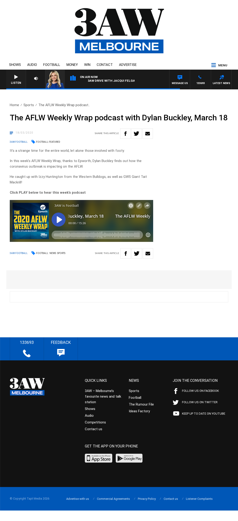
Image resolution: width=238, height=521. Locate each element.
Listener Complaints (199, 499)
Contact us (93, 429)
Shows (15, 65)
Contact (105, 65)
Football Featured (48, 142)
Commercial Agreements (113, 499)
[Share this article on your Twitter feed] (136, 133)
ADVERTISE (128, 65)
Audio (32, 65)
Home (14, 105)
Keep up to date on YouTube (203, 413)
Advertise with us (77, 499)
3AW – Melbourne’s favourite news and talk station (103, 396)
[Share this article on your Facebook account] (125, 133)
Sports (28, 105)
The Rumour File (141, 404)
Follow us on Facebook (200, 390)
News (53, 253)
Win (87, 65)
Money (72, 65)
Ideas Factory (139, 411)
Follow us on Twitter (200, 402)
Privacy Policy (147, 499)
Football (51, 65)
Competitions (95, 422)
